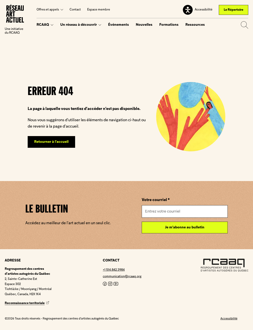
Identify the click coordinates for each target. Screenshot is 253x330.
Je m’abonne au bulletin (184, 227)
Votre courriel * (156, 200)
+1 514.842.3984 (114, 270)
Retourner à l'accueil (51, 142)
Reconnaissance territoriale (27, 303)
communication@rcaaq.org (122, 276)
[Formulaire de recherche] (244, 25)
